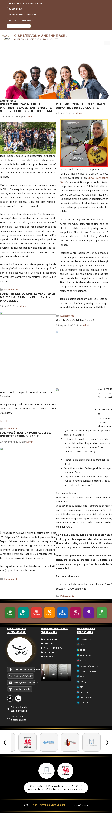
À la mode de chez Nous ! (75, 320)
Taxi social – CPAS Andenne (89, 666)
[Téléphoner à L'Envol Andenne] (18, 698)
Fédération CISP (85, 655)
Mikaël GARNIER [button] (51, 639)
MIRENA (83, 661)
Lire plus (4, 421)
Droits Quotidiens (86, 697)
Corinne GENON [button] (50, 652)
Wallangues (84, 682)
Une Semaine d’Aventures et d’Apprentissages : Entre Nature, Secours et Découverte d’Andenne (26, 107)
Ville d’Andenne (85, 639)
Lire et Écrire (84, 692)
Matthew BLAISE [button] (51, 656)
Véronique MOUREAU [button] (53, 648)
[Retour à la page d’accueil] (21, 649)
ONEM (82, 650)
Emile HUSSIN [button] (49, 643)
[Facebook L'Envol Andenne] (10, 698)
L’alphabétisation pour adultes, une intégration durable (25, 434)
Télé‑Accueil (84, 703)
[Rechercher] (28, 26)
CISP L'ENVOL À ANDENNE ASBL (40, 36)
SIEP (81, 687)
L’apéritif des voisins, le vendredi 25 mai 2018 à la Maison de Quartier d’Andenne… (28, 297)
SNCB (82, 676)
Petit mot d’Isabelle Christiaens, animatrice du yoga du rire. (81, 105)
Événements (11, 289)
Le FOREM (83, 645)
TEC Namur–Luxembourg (88, 671)
